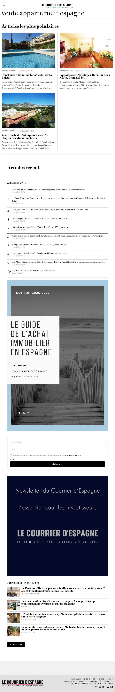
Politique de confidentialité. (73, 380)
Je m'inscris (86, 370)
